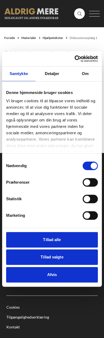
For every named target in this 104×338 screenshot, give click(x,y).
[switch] (90, 182)
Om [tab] (85, 73)
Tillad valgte (52, 257)
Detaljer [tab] (52, 73)
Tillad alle (52, 239)
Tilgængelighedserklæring (27, 317)
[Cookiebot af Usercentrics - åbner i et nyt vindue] (75, 58)
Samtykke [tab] (19, 73)
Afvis (52, 274)
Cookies (13, 307)
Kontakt (13, 327)
